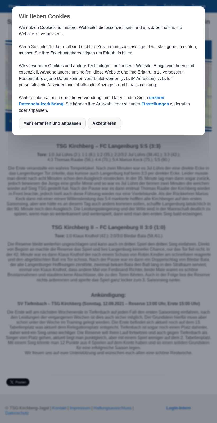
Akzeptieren (104, 123)
